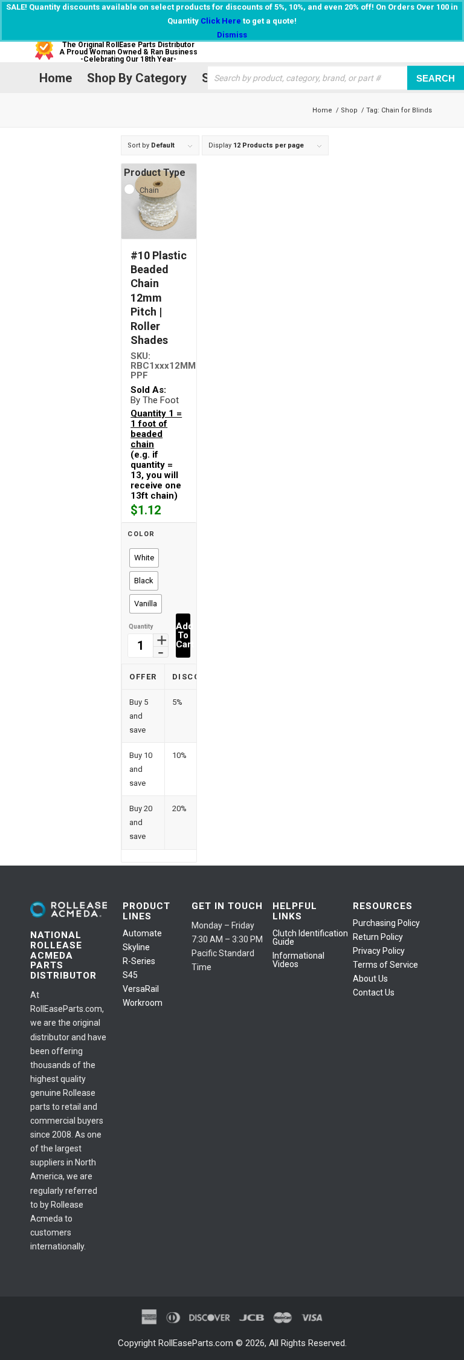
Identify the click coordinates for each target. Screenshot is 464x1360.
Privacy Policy (379, 951)
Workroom (143, 1003)
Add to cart (183, 635)
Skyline (136, 947)
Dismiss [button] (232, 34)
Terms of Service (385, 965)
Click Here (221, 20)
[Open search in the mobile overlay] (369, 78)
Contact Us (374, 992)
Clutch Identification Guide (310, 937)
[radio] (144, 558)
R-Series (139, 961)
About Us (370, 978)
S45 (130, 975)
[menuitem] (54, 78)
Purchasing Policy (386, 923)
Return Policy (378, 937)
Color (141, 534)
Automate (142, 933)
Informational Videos (298, 960)
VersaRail (141, 989)
